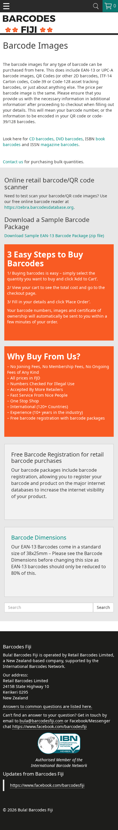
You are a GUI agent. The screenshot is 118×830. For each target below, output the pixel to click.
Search (103, 607)
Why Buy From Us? (43, 356)
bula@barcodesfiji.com (41, 720)
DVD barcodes (69, 138)
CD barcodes (41, 138)
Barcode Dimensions (38, 537)
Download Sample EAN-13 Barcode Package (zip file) (54, 235)
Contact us (13, 161)
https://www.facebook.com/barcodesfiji (49, 726)
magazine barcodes (59, 144)
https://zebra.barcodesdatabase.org (39, 207)
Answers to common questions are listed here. (47, 706)
